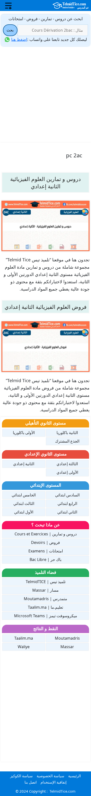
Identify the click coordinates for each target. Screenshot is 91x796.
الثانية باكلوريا (67, 432)
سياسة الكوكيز (21, 775)
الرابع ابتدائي (67, 503)
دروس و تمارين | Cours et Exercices (46, 534)
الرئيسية (74, 775)
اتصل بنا (31, 782)
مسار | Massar (45, 590)
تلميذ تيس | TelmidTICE (46, 581)
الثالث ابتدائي (23, 503)
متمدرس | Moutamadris (45, 598)
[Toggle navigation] (8, 5)
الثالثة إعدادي (67, 463)
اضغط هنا (19, 39)
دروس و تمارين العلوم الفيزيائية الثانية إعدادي (45, 182)
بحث (10, 30)
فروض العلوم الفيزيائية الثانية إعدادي (46, 306)
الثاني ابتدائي (67, 512)
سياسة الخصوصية (50, 775)
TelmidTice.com (62, 791)
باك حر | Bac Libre (45, 559)
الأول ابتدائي (23, 512)
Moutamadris (67, 638)
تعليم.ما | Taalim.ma (45, 607)
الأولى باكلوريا (24, 432)
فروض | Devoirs (45, 542)
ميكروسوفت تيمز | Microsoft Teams (45, 615)
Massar (67, 646)
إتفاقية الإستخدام (53, 782)
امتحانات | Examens (45, 551)
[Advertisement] (45, 94)
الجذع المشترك (67, 441)
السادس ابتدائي (67, 495)
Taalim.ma (23, 638)
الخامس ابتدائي (24, 495)
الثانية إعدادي (23, 463)
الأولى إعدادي (67, 472)
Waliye (24, 646)
